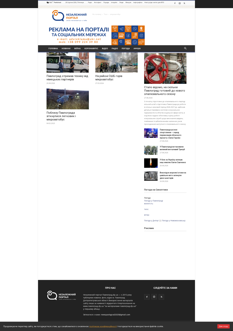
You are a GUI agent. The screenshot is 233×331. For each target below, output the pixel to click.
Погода (126, 48)
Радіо (90, 2)
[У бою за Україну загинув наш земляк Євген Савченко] (151, 163)
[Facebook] (174, 3)
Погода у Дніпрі (151, 220)
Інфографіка (137, 2)
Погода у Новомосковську (173, 220)
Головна (53, 48)
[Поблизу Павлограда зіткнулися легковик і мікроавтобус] (68, 98)
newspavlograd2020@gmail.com (115, 314)
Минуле (128, 2)
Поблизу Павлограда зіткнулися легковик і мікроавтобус (61, 116)
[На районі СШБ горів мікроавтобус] (116, 62)
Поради (106, 2)
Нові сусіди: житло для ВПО (154, 2)
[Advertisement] (165, 252)
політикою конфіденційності (103, 326)
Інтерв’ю (114, 2)
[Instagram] (179, 3)
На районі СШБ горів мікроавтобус (108, 77)
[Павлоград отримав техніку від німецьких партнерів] (68, 62)
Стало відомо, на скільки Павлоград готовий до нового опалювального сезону (164, 91)
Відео (105, 48)
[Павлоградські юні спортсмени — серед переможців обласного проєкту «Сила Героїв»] (151, 133)
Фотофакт (97, 2)
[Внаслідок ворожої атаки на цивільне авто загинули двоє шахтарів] (151, 176)
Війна (77, 48)
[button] (185, 48)
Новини (66, 48)
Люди (121, 2)
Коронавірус (91, 48)
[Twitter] (184, 3)
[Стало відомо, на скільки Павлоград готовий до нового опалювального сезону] (165, 68)
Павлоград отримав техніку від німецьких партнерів (67, 77)
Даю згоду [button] (223, 326)
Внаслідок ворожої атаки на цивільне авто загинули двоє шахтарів (173, 175)
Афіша (137, 48)
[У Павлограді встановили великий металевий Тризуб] (151, 150)
